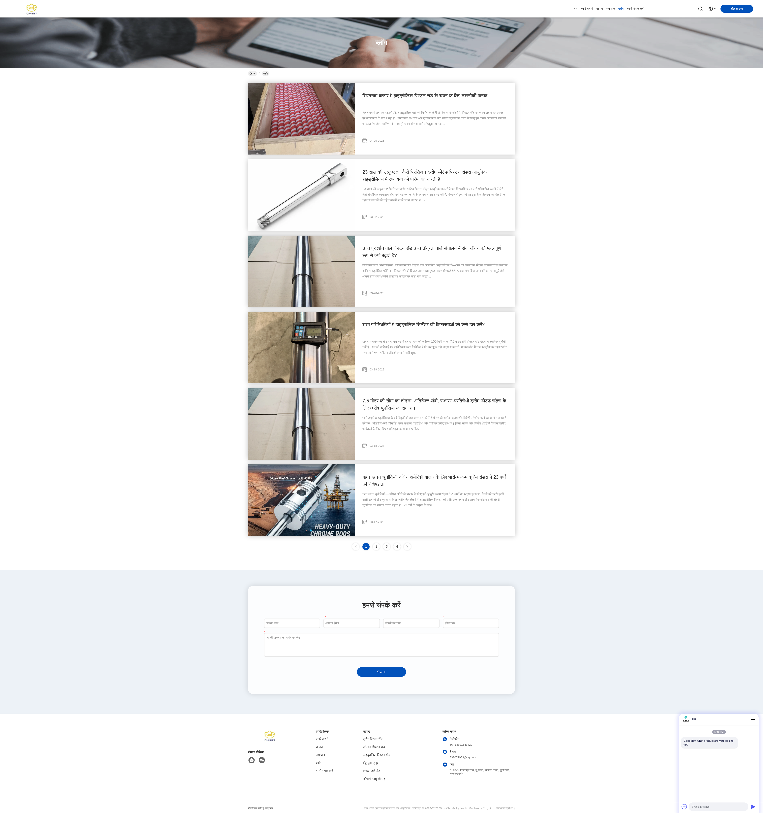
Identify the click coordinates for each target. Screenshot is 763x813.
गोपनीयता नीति (255, 808)
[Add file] (684, 806)
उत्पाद (599, 8)
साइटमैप (269, 808)
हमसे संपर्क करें (635, 8)
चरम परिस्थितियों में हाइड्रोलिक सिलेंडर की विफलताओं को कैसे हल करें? (423, 324)
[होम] (270, 740)
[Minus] (753, 719)
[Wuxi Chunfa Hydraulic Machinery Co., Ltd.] (32, 9)
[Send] (753, 806)
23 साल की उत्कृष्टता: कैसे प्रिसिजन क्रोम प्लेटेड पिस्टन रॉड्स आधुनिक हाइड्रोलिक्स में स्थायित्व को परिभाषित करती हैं (424, 175)
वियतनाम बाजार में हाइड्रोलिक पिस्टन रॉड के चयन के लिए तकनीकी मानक (424, 95)
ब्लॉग (621, 8)
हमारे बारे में (587, 8)
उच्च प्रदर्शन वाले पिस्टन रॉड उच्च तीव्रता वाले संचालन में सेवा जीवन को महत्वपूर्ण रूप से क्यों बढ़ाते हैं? (431, 252)
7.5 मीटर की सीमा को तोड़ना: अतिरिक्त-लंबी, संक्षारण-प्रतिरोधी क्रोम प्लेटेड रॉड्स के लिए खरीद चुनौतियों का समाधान (434, 404)
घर (575, 8)
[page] (407, 546)
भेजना (381, 672)
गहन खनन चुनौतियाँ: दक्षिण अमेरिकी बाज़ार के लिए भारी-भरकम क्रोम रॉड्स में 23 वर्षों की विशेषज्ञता (434, 480)
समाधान (610, 8)
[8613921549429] (251, 760)
